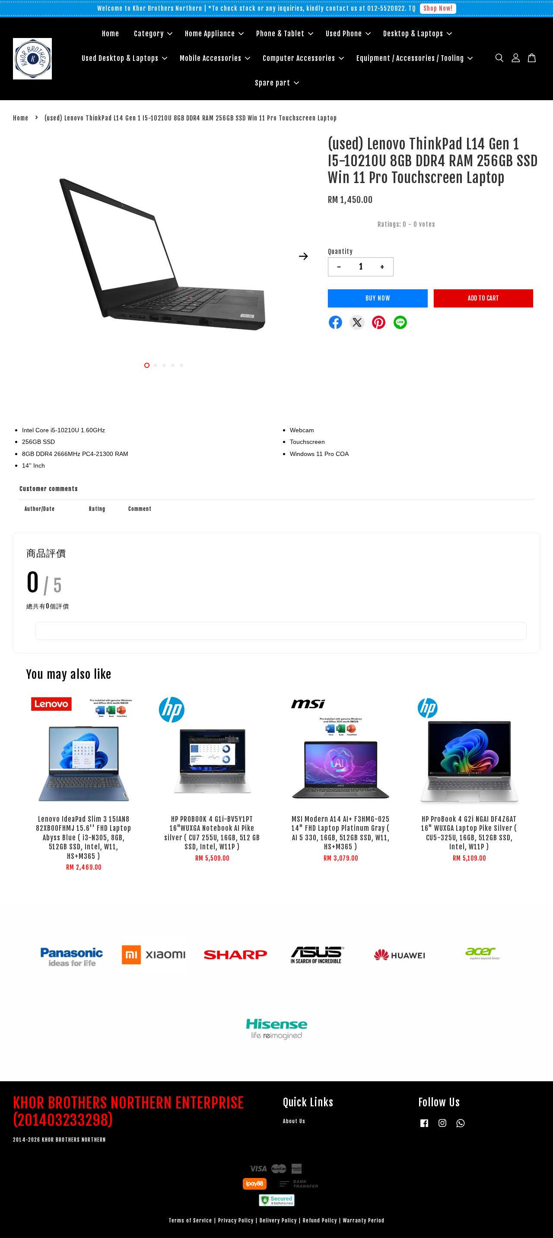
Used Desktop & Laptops (120, 58)
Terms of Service (190, 1220)
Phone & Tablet (280, 33)
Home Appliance (210, 33)
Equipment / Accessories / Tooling (410, 58)
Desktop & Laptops (413, 33)
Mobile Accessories (211, 58)
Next (303, 256)
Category (149, 33)
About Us (294, 1121)
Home (110, 33)
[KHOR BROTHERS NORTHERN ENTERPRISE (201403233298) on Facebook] (424, 1127)
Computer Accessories (299, 58)
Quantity (340, 251)
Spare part (272, 83)
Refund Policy (320, 1220)
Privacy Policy (236, 1220)
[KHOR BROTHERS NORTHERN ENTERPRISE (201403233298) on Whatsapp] (460, 1127)
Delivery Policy (278, 1220)
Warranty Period (364, 1220)
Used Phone (344, 33)
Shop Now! (438, 8)
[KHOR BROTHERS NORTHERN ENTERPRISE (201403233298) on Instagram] (442, 1127)
